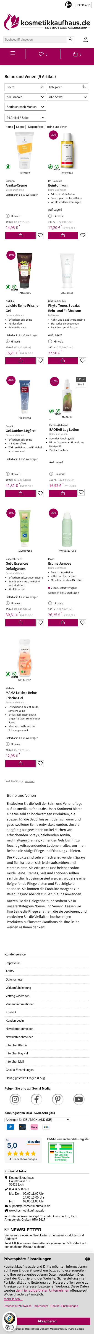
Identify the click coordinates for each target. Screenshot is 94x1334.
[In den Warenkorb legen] (20, 235)
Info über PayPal (17, 1053)
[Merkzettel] (40, 235)
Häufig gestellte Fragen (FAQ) (25, 1078)
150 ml (81, 380)
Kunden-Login (15, 1020)
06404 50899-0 (19, 1189)
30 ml (81, 385)
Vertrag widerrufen (17, 996)
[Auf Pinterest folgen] (58, 1099)
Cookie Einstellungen (20, 1070)
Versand (29, 781)
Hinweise (60, 474)
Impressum (13, 963)
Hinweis (15, 216)
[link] (47, 22)
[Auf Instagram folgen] (15, 1099)
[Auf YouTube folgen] (79, 1099)
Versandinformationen (20, 1004)
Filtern (10, 87)
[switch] (9, 1327)
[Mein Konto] (85, 39)
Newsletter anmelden (19, 1028)
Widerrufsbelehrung (18, 987)
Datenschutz (14, 979)
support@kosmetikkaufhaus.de (29, 1206)
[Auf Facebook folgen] (36, 1099)
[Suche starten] (70, 39)
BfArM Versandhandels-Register (68, 1139)
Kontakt (11, 1012)
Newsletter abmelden (19, 1037)
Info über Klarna (16, 1045)
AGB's (10, 971)
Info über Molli (15, 1061)
